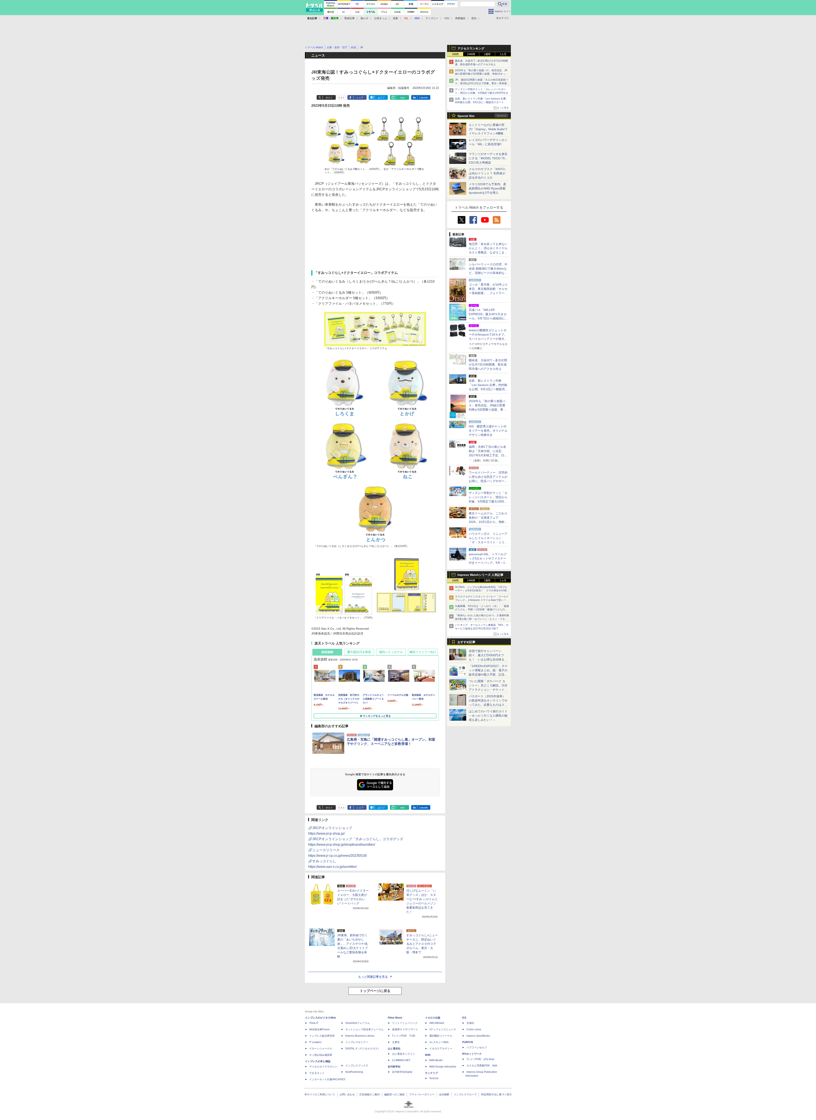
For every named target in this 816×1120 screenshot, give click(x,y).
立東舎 (396, 1042)
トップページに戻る (375, 991)
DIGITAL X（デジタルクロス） (362, 1048)
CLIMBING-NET (401, 1060)
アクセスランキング (471, 48)
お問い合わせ (347, 1094)
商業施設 (460, 18)
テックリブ (431, 1073)
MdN (428, 1054)
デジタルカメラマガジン (323, 1066)
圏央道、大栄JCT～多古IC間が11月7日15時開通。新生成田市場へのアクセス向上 (488, 364)
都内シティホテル (391, 652)
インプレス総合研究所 (322, 1035)
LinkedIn (423, 97)
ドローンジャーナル (320, 1048)
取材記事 (349, 18)
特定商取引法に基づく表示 (496, 1094)
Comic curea (473, 1029)
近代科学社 (394, 1066)
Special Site (466, 116)
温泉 (395, 18)
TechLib (433, 1078)
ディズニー (432, 18)
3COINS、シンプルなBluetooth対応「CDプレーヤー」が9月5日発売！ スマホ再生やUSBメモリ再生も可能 (482, 591)
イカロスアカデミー (440, 1048)
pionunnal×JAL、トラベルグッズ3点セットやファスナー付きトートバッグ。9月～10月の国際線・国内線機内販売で (488, 562)
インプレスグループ (465, 1094)
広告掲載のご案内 (369, 1094)
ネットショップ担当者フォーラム (364, 1029)
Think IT (313, 1023)
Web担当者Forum (319, 1029)
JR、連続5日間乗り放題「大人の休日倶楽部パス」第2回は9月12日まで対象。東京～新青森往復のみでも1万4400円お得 (482, 83)
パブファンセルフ (476, 1047)
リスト (341, 97)
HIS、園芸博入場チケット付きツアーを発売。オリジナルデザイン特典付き (488, 431)
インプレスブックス (356, 1065)
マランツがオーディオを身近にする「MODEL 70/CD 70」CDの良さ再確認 (488, 158)
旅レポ (364, 18)
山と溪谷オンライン (403, 1053)
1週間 (487, 54)
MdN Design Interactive (442, 1066)
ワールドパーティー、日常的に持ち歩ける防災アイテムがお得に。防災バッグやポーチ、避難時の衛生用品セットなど (488, 481)
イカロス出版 (432, 1017)
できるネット (316, 1073)
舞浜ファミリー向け (422, 652)
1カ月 (503, 54)
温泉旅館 (327, 652)
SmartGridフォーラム (357, 1023)
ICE (464, 1017)
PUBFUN (467, 1042)
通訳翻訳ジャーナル (440, 1035)
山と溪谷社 (394, 1048)
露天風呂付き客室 (359, 652)
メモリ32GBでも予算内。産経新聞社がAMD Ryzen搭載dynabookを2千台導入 (487, 188)
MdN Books (436, 1060)
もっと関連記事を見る (373, 976)
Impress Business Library (359, 1035)
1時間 (455, 54)
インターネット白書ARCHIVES (327, 1079)
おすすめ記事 (466, 642)
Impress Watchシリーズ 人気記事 (480, 574)
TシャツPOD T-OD (403, 1035)
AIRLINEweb (436, 1023)
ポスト (329, 97)
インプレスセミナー (356, 1042)
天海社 (470, 1023)
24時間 (471, 54)
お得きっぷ (380, 18)
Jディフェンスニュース (442, 1029)
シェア (359, 97)
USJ (446, 18)
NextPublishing (354, 1071)
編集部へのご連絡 (394, 1094)
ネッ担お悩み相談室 (320, 1054)
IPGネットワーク (472, 1053)
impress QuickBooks (478, 1035)
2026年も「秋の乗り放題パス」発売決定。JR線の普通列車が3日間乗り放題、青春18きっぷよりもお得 (481, 74)
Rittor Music (395, 1017)
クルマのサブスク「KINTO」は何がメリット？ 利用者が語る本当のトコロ (488, 173)
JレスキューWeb (439, 1042)
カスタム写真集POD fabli (481, 1065)
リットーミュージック (405, 1023)
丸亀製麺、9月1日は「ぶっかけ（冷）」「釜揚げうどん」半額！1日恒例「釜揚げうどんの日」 (482, 610)
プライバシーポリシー (422, 1094)
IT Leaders (315, 1042)
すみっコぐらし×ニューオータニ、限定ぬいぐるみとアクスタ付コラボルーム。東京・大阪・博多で (422, 944)
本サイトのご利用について (320, 1094)
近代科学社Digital (402, 1071)
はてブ (381, 97)
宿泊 (473, 18)
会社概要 (444, 1094)
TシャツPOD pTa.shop (480, 1059)
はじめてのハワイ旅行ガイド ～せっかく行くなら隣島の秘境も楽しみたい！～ (488, 716)
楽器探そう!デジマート (405, 1029)
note (402, 97)
